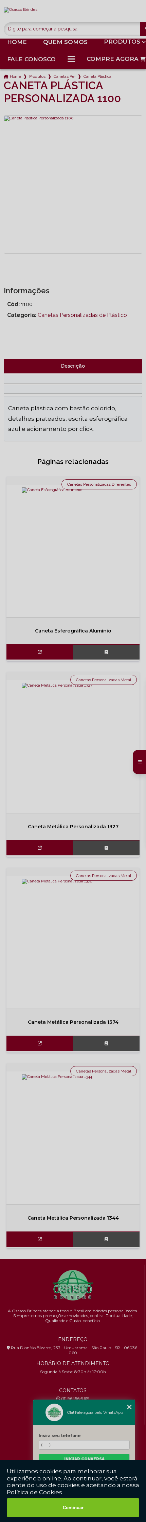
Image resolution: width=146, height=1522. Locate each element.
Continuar (73, 1507)
